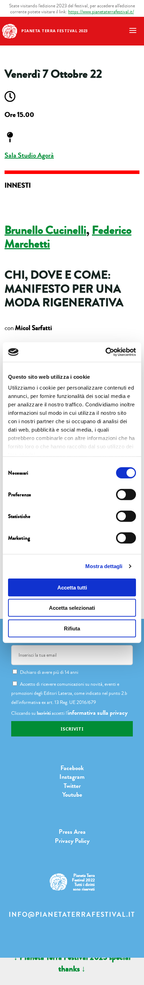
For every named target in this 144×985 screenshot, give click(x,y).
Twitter (72, 785)
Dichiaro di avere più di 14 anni (49, 672)
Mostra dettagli (104, 566)
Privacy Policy (72, 840)
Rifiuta (72, 628)
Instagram (72, 776)
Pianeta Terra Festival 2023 (54, 30)
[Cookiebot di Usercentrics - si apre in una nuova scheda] (105, 352)
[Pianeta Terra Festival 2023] (9, 30)
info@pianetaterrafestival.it (72, 915)
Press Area (72, 831)
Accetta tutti (72, 587)
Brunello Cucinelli (45, 230)
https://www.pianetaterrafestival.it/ (101, 11)
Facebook (72, 768)
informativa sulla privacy (97, 712)
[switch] (126, 494)
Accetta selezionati (72, 608)
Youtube (72, 794)
